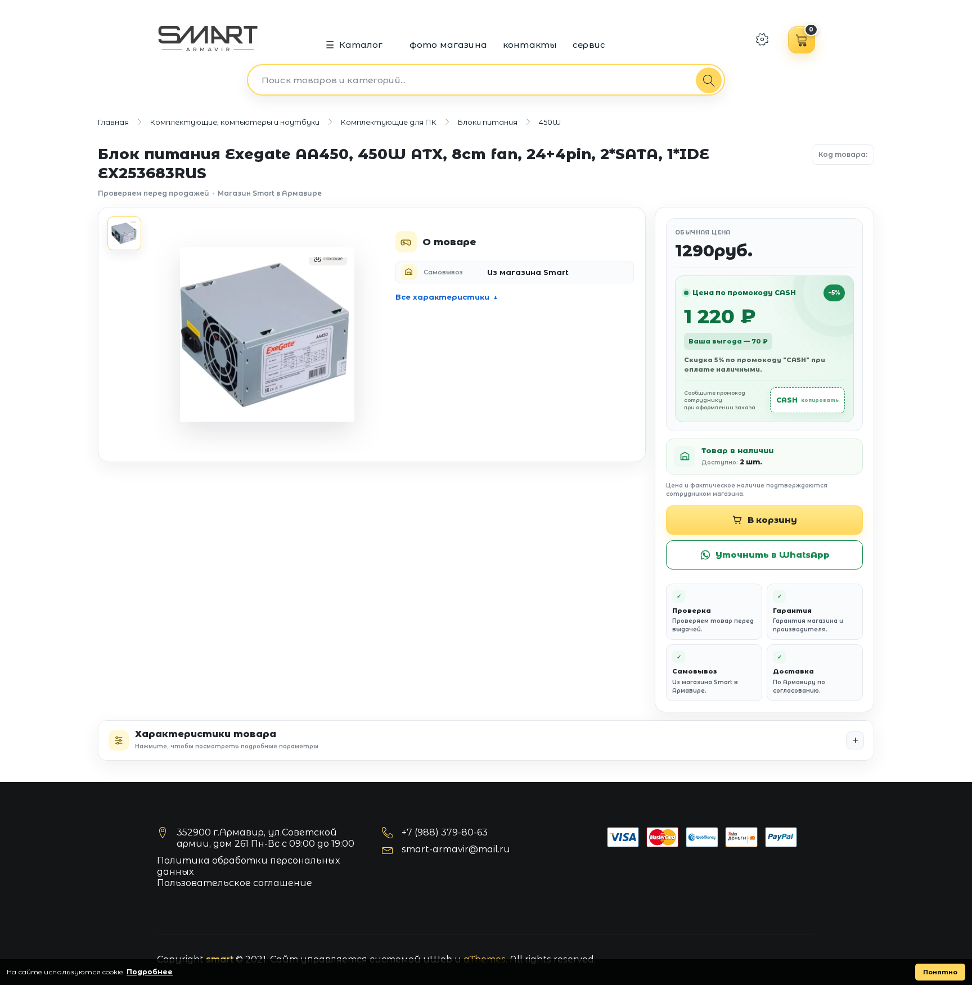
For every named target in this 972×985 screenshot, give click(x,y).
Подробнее (150, 972)
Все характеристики (442, 296)
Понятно (940, 972)
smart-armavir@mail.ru (456, 849)
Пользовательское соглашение (234, 883)
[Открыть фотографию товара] (267, 334)
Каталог (361, 44)
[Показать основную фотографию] (124, 233)
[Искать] (709, 80)
